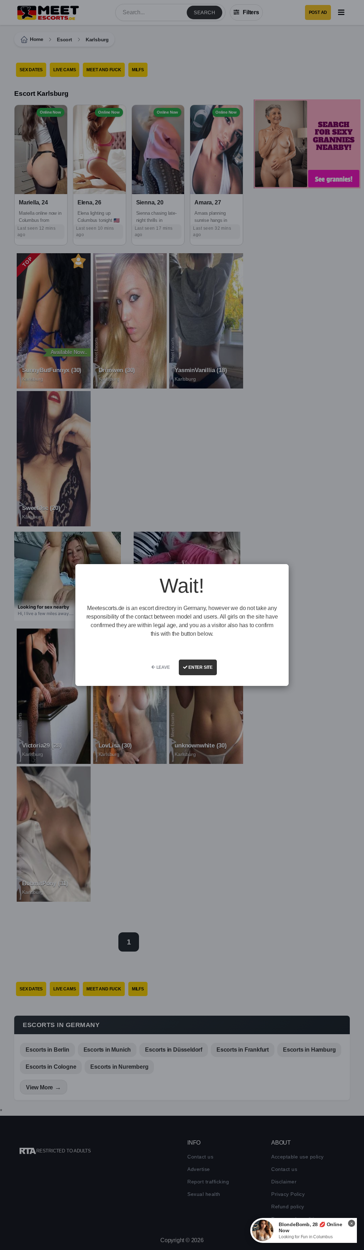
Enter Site (200, 667)
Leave (162, 667)
